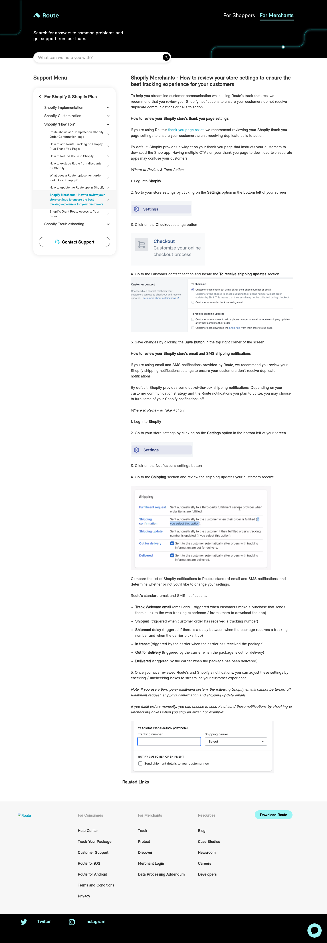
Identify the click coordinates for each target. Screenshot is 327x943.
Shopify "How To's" (59, 124)
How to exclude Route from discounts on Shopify (75, 166)
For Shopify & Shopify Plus (70, 96)
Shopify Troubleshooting (64, 224)
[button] (274, 814)
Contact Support (78, 242)
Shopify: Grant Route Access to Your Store (74, 214)
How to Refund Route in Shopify (72, 156)
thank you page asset (186, 130)
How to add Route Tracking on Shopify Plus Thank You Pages (76, 146)
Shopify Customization (62, 116)
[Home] (98, 15)
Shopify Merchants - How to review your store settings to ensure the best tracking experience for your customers (77, 199)
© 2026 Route (266, 921)
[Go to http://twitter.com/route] (23, 922)
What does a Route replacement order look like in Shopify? (76, 178)
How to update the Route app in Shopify (77, 187)
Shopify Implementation (63, 107)
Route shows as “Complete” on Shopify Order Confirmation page (76, 134)
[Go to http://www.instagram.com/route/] (72, 922)
